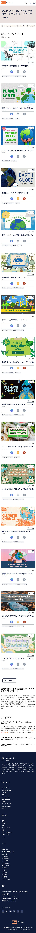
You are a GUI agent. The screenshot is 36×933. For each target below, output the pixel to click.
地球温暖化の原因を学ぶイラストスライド (17, 277)
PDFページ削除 (6, 879)
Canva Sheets (6, 806)
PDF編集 (4, 868)
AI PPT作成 (5, 849)
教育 (3, 821)
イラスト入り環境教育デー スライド (14, 320)
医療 (3, 825)
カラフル (21, 415)
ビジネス (4, 823)
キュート (17, 118)
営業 (3, 830)
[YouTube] (10, 911)
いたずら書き (16, 76)
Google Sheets (7, 804)
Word (3, 795)
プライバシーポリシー (24, 929)
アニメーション (6, 245)
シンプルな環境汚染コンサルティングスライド (18, 616)
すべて (3, 808)
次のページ (8, 681)
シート (3, 837)
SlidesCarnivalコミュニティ (10, 898)
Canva (4, 792)
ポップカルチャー (7, 832)
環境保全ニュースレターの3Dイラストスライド (18, 574)
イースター (10, 26)
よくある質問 (5, 894)
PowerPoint (5, 788)
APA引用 (4, 854)
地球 (3, 26)
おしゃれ (21, 288)
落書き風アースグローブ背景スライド (15, 193)
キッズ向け (11, 118)
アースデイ (16, 457)
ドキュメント (5, 835)
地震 (16, 26)
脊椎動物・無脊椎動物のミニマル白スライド (17, 66)
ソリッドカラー (12, 626)
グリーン (11, 457)
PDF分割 (4, 872)
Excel (3, 801)
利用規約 (17, 927)
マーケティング (6, 828)
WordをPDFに (6, 865)
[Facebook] (7, 911)
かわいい (19, 245)
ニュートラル (20, 626)
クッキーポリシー (13, 929)
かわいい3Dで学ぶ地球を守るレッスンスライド (18, 150)
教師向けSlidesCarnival (9, 901)
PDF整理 (4, 877)
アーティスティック (7, 76)
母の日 (22, 26)
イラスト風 (23, 76)
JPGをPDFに (5, 861)
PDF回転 (4, 874)
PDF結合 (4, 870)
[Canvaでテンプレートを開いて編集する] (11, 71)
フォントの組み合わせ (8, 852)
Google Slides (6, 790)
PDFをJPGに (5, 863)
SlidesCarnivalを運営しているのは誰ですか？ (15, 892)
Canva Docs (6, 799)
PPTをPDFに (5, 856)
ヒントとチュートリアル (8, 896)
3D (2, 161)
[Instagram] (3, 911)
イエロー (15, 330)
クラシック (18, 372)
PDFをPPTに (5, 859)
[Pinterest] (18, 911)
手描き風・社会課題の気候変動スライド (16, 531)
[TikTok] (22, 911)
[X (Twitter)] (14, 911)
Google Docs (6, 797)
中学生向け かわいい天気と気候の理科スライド (18, 235)
